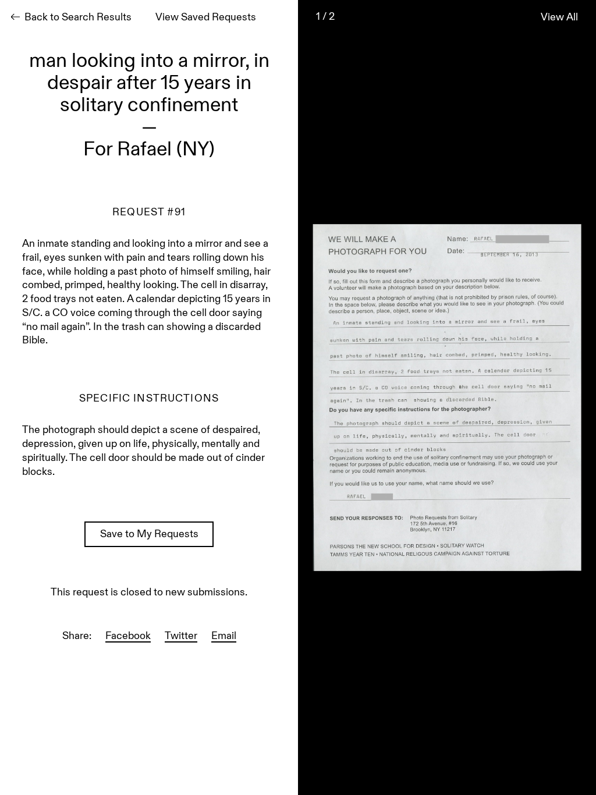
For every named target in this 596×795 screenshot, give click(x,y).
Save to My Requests (149, 535)
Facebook (128, 636)
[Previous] (327, 397)
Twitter (181, 636)
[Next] (567, 397)
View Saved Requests (205, 18)
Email (223, 636)
